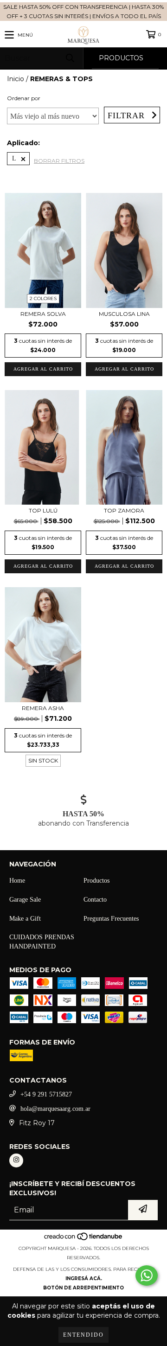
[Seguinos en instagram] (16, 1160)
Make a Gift (25, 918)
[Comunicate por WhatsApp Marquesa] (146, 1275)
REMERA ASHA (43, 708)
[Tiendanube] (83, 1239)
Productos (96, 880)
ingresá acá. (83, 1278)
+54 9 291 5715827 (46, 1094)
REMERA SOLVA (43, 313)
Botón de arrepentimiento (83, 1288)
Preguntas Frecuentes (111, 918)
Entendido (83, 1335)
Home (17, 880)
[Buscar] (69, 58)
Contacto (95, 899)
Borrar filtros (59, 160)
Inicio (15, 79)
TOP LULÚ (43, 510)
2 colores (43, 298)
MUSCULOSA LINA (124, 313)
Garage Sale (25, 899)
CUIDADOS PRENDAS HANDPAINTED (41, 942)
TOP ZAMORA (124, 510)
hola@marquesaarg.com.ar (55, 1108)
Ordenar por (23, 98)
